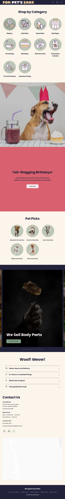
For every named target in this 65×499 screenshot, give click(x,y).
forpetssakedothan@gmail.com (12, 426)
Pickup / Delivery (34, 492)
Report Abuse (53, 492)
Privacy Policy (24, 492)
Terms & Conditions (13, 492)
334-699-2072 (7, 423)
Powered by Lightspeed (32, 495)
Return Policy (44, 492)
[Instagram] (9, 431)
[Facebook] (4, 431)
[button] (18, 2)
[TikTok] (14, 431)
